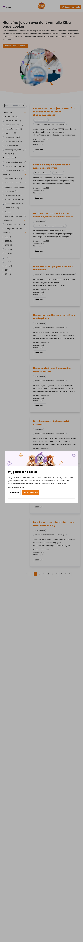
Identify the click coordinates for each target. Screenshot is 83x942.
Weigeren (14, 492)
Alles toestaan (31, 492)
